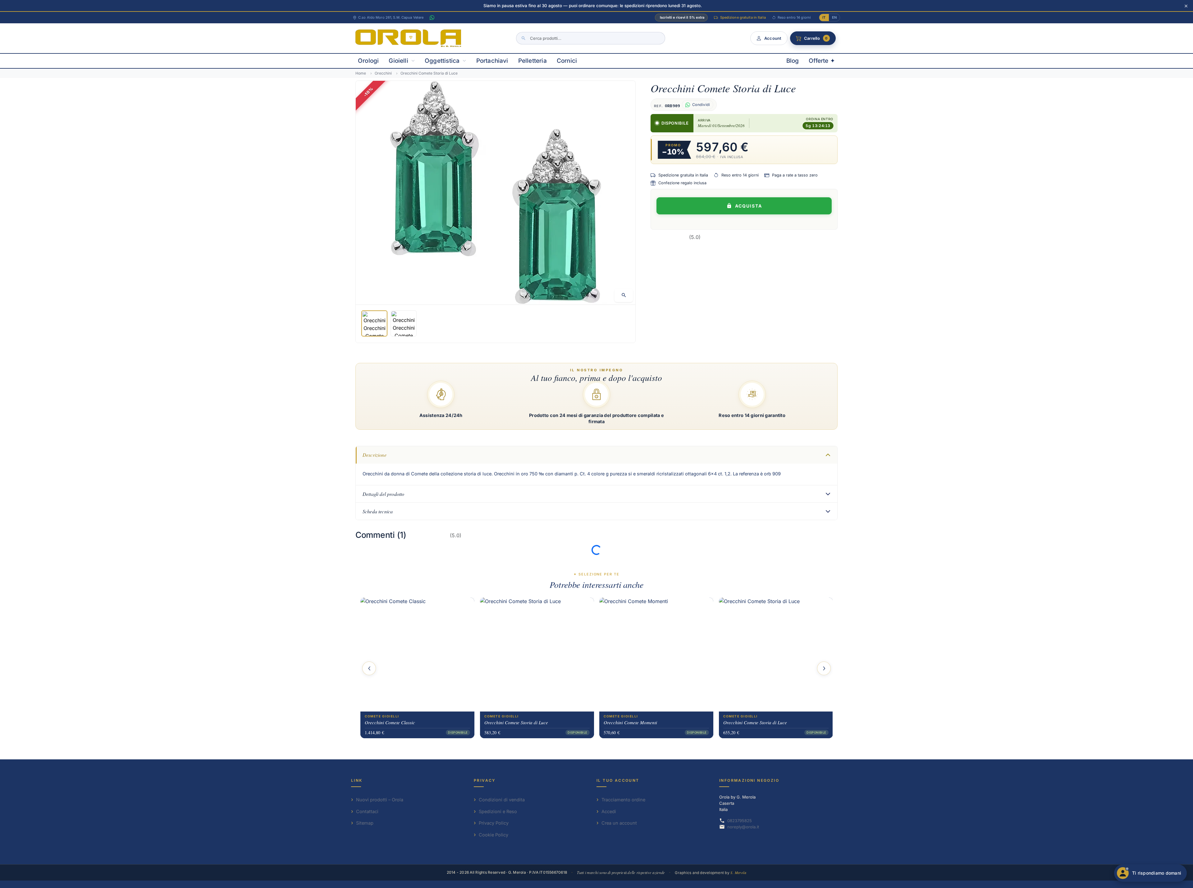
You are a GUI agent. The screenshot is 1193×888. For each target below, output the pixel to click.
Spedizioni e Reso (498, 811)
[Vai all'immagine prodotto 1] (374, 323)
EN (834, 17)
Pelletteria (532, 60)
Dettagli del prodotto (383, 494)
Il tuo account (617, 780)
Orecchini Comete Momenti (630, 722)
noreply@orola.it (743, 826)
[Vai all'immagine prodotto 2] (404, 323)
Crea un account (619, 823)
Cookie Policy (493, 834)
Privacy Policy (494, 823)
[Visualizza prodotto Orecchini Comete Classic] (417, 654)
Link (357, 780)
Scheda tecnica (378, 511)
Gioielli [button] (398, 60)
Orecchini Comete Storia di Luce (516, 722)
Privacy (485, 780)
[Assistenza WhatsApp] (431, 17)
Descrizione (374, 454)
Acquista (748, 205)
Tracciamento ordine (623, 799)
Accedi (608, 811)
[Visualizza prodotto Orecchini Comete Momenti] (656, 654)
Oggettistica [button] (442, 60)
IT (823, 17)
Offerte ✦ (822, 60)
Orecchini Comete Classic (390, 722)
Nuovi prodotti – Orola (379, 799)
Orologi (368, 60)
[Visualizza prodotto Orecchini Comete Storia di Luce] (537, 654)
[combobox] (590, 38)
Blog (792, 60)
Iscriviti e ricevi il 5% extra (682, 17)
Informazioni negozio (749, 780)
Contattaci (367, 811)
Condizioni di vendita (502, 799)
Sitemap (364, 823)
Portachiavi (492, 60)
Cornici (567, 60)
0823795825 (739, 820)
